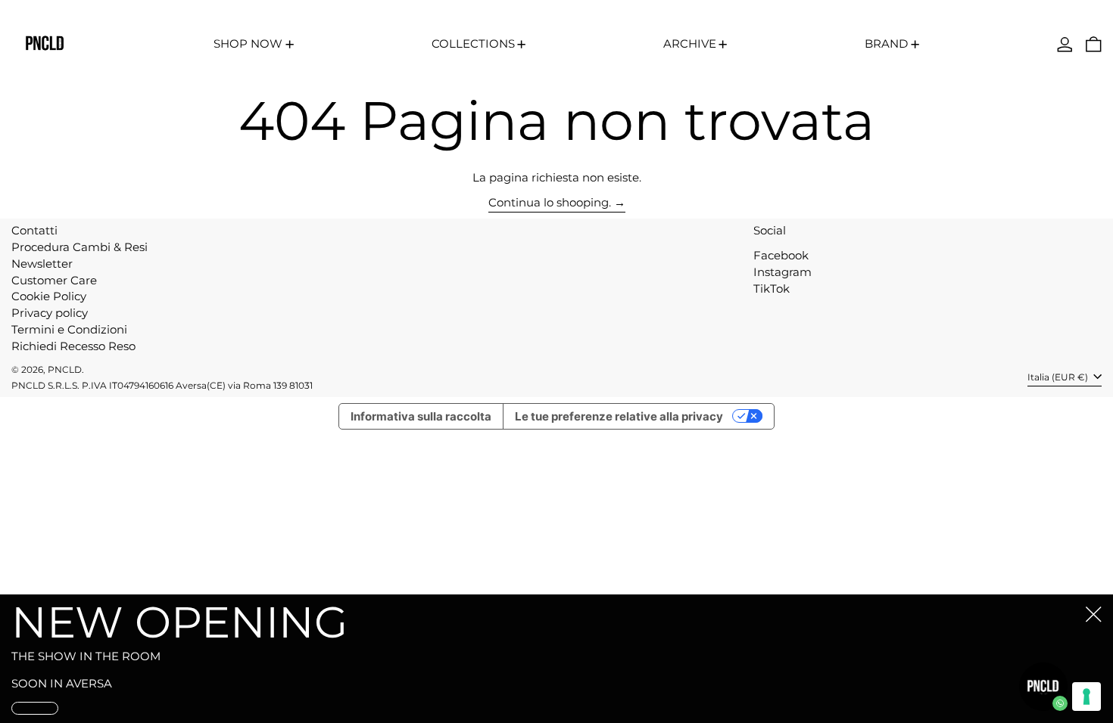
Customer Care (54, 280)
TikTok (771, 289)
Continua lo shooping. (549, 202)
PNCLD (65, 369)
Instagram (782, 272)
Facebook (781, 255)
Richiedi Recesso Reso (73, 346)
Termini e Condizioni (69, 329)
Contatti (34, 230)
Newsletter (42, 263)
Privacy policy (49, 313)
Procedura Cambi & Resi (79, 247)
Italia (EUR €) (1058, 377)
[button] (1093, 44)
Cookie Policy (48, 296)
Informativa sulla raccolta (421, 416)
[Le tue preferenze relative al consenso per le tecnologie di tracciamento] (1086, 696)
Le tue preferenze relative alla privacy (619, 416)
